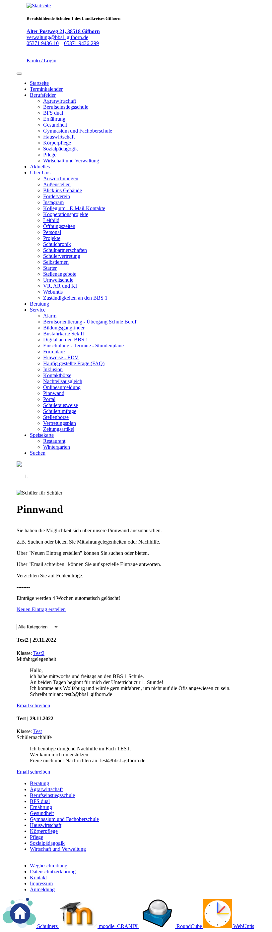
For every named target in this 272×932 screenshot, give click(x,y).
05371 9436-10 (43, 43)
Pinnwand (53, 393)
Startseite (39, 83)
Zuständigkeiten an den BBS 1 (75, 298)
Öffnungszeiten (59, 226)
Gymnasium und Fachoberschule (77, 131)
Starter (50, 268)
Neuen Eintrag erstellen (41, 609)
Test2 (38, 653)
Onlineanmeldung (62, 387)
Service (37, 310)
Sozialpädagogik (60, 148)
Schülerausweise (60, 405)
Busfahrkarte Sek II (63, 333)
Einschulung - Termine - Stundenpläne (83, 345)
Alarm (49, 316)
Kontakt (38, 877)
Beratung (39, 304)
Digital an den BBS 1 (65, 339)
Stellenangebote (59, 274)
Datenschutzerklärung (53, 871)
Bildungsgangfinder (64, 327)
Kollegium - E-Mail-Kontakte (74, 208)
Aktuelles (40, 166)
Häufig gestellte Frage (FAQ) (73, 363)
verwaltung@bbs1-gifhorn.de (57, 37)
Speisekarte (42, 435)
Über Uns (40, 172)
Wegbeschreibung (48, 865)
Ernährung (54, 119)
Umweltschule (58, 280)
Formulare (54, 351)
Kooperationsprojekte (65, 214)
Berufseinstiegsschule (65, 107)
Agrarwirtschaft (59, 101)
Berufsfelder (43, 95)
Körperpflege (57, 143)
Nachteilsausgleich (62, 381)
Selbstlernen (56, 262)
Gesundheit (55, 125)
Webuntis (53, 292)
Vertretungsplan (59, 423)
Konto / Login (41, 60)
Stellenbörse (56, 417)
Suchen (37, 453)
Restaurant (54, 441)
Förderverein (56, 196)
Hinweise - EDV (61, 357)
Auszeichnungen (60, 178)
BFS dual (53, 113)
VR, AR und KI (60, 286)
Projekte (51, 238)
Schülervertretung (61, 256)
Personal (52, 232)
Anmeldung (42, 889)
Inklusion (53, 369)
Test (37, 731)
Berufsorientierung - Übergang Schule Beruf (89, 321)
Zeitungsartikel (58, 429)
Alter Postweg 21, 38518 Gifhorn (63, 31)
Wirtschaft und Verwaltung (71, 160)
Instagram (53, 202)
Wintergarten (56, 447)
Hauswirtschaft (59, 137)
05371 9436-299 (81, 43)
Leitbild (51, 220)
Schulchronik (57, 244)
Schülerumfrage (59, 411)
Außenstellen (57, 184)
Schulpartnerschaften (65, 250)
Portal (49, 399)
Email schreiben (33, 705)
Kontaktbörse (57, 375)
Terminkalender (46, 89)
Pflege (49, 154)
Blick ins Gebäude (62, 190)
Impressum (41, 883)
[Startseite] (39, 5)
